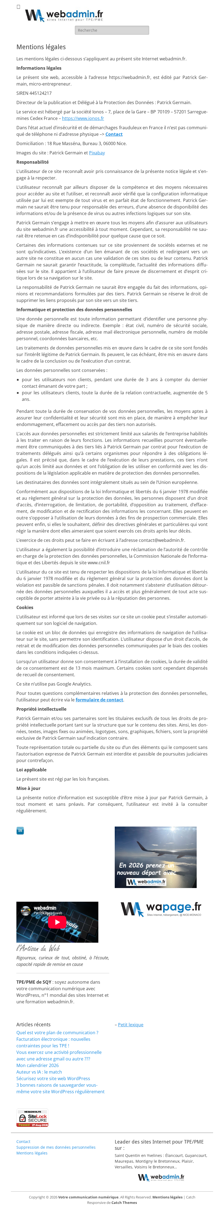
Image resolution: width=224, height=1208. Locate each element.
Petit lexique (130, 1025)
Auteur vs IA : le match (39, 1072)
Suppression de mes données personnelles (56, 1147)
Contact (23, 1141)
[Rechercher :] (112, 30)
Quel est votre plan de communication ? (57, 1033)
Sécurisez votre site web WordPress (53, 1078)
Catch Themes (124, 1202)
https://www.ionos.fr (83, 118)
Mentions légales (32, 1153)
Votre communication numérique (88, 1197)
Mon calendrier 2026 (37, 1065)
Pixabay (97, 153)
